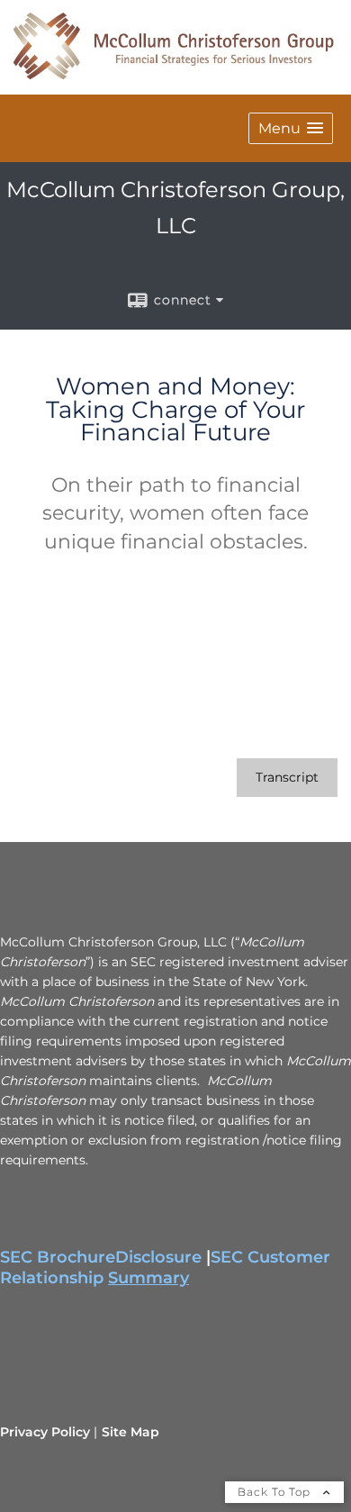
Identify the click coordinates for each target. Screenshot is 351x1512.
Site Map (130, 1432)
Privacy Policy (45, 1432)
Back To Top (276, 1491)
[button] (290, 128)
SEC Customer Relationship (165, 1267)
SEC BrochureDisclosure (101, 1257)
